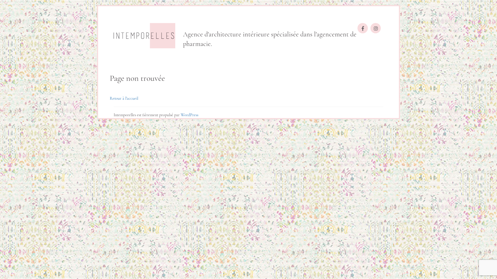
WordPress (189, 115)
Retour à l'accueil (124, 98)
